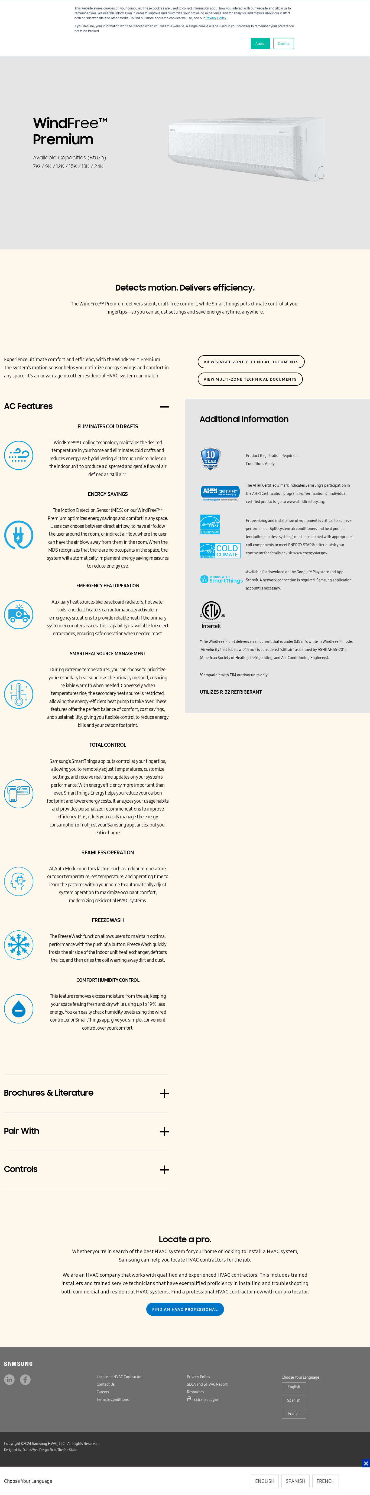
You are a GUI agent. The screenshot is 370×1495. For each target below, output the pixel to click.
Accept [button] (260, 43)
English (294, 1387)
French (294, 1413)
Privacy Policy (216, 17)
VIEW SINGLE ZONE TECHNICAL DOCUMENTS (251, 362)
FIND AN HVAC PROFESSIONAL (185, 1309)
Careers (103, 1392)
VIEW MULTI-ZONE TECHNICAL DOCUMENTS (250, 379)
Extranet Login (206, 1399)
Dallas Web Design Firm (27, 1450)
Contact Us (106, 1384)
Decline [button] (283, 43)
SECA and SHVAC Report (207, 1384)
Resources (195, 1392)
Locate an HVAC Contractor (119, 1377)
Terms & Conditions (113, 1399)
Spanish (293, 1400)
